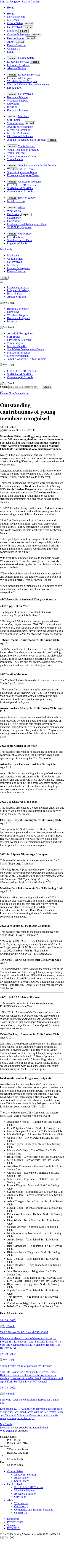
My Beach (13, 19)
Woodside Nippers (17, 100)
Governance (14, 217)
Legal (10, 51)
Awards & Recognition (20, 126)
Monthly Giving (16, 201)
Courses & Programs (18, 34)
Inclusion (12, 106)
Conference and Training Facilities (26, 224)
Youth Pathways (16, 152)
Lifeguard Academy (18, 65)
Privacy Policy (15, 1521)
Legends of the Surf (18, 243)
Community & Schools (20, 191)
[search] (1, 282)
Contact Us (13, 48)
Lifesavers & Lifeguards (20, 78)
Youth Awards (15, 159)
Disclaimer (13, 1518)
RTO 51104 (13, 1528)
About (10, 41)
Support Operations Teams (22, 172)
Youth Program (15, 123)
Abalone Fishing (16, 68)
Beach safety (21, 1477)
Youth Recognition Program (23, 149)
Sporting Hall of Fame (19, 240)
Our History (14, 214)
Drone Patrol (14, 87)
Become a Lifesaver (18, 110)
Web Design (7, 1430)
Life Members (15, 237)
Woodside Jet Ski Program (22, 81)
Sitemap (11, 1525)
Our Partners (14, 220)
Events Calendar (16, 45)
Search (4, 386)
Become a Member (17, 97)
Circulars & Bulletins (19, 339)
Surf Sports (13, 119)
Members (12, 30)
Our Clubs (13, 103)
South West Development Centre (25, 349)
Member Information (18, 129)
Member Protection (18, 133)
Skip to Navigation (10, 1)
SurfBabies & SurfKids (20, 188)
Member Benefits (16, 346)
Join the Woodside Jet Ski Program (26, 139)
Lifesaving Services (18, 61)
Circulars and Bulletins (20, 136)
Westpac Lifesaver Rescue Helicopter (28, 84)
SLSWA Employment (19, 227)
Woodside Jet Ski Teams (20, 168)
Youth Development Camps (22, 156)
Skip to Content (30, 1)
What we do (14, 210)
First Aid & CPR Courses (21, 185)
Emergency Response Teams (23, 175)
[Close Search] (1, 391)
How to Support (16, 38)
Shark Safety (21, 1480)
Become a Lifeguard (18, 318)
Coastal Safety (15, 23)
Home (10, 7)
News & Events (16, 16)
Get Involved (14, 26)
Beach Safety (14, 293)
